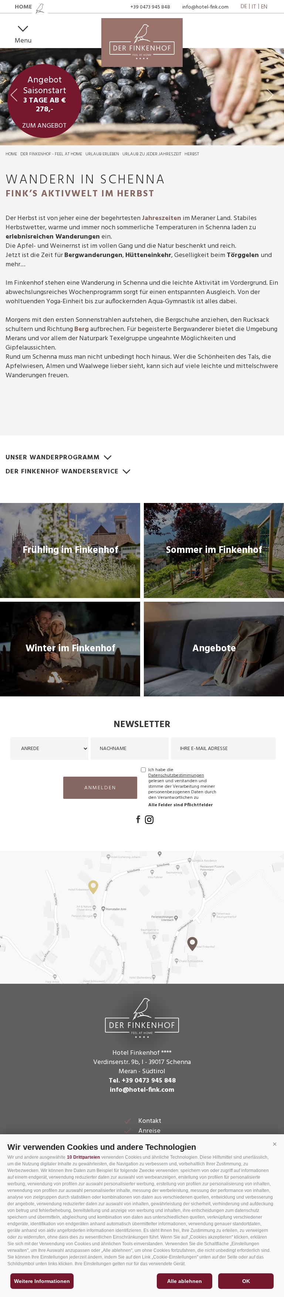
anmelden (100, 788)
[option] (142, 96)
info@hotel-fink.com (205, 7)
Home (11, 154)
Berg (81, 329)
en (264, 7)
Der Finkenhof (142, 1017)
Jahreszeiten (161, 218)
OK (246, 1281)
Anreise (149, 1131)
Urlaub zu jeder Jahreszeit (151, 154)
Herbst (192, 154)
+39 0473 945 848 (150, 7)
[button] (275, 1144)
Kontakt (149, 1121)
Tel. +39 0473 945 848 (142, 1080)
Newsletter (142, 724)
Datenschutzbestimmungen (176, 775)
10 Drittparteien (83, 1157)
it (254, 7)
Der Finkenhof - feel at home (51, 154)
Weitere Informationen (42, 1281)
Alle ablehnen (184, 1281)
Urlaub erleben (102, 154)
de (244, 7)
